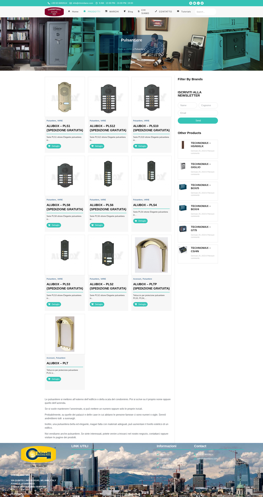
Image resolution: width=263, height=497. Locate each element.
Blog (130, 11)
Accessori (137, 279)
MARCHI (114, 11)
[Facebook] (190, 3)
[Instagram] (198, 3)
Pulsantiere (51, 121)
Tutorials (186, 11)
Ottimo (49, 494)
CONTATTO (165, 11)
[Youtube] (194, 3)
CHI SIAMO (145, 11)
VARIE (129, 49)
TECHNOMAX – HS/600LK (201, 144)
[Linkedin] (202, 3)
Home (75, 11)
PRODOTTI (94, 11)
